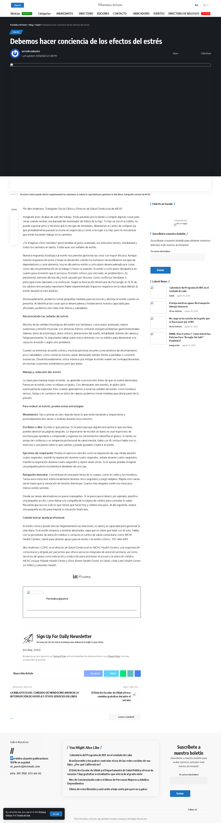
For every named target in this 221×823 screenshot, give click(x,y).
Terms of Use (23, 815)
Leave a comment (126, 717)
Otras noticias (175, 311)
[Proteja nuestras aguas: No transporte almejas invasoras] (158, 307)
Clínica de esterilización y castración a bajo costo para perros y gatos (108, 789)
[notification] (187, 5)
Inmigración (174, 345)
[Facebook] (151, 210)
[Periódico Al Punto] (110, 5)
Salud (16, 32)
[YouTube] (160, 210)
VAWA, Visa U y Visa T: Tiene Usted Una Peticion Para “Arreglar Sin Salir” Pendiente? (189, 337)
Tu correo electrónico (160, 251)
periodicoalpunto (31, 51)
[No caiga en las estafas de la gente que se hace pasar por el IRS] (158, 323)
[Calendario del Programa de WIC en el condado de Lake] (158, 292)
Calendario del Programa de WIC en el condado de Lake (100, 755)
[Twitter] (156, 210)
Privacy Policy (114, 656)
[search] (191, 5)
